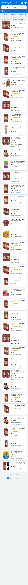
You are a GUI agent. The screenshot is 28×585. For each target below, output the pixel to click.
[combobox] (14, 7)
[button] (22, 8)
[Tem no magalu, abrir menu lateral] (2, 2)
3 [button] (12, 478)
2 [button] (10, 478)
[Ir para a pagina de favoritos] (17, 3)
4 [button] (15, 478)
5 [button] (17, 478)
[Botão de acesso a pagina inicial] (9, 2)
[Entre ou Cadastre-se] (25, 2)
